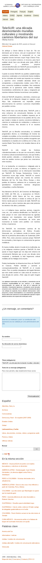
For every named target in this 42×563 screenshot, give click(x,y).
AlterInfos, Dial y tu (8, 406)
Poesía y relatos (7, 437)
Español (5, 11)
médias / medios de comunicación (13, 539)
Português (14, 11)
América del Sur (7, 531)
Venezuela (5, 547)
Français (23, 11)
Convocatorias (7, 414)
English (30, 11)
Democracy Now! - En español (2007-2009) (16, 417)
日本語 (12, 15)
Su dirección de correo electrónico (14, 344)
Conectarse (16, 559)
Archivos (5, 410)
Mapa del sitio (6, 559)
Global (4, 425)
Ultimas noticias (7, 441)
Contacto (24, 559)
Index (12, 19)
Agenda (19, 15)
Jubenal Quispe (7, 46)
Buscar (4, 446)
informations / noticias (9, 535)
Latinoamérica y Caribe (10, 429)
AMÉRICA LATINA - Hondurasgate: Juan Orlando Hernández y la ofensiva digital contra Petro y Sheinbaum (18, 472)
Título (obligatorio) (8, 360)
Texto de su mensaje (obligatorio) (14, 368)
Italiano (5, 15)
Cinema (36, 15)
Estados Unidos (7, 421)
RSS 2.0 (31, 559)
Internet (5, 19)
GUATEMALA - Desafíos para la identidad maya (18, 503)
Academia (27, 15)
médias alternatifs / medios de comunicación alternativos (21, 543)
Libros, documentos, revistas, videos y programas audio (20, 433)
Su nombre (6, 336)
